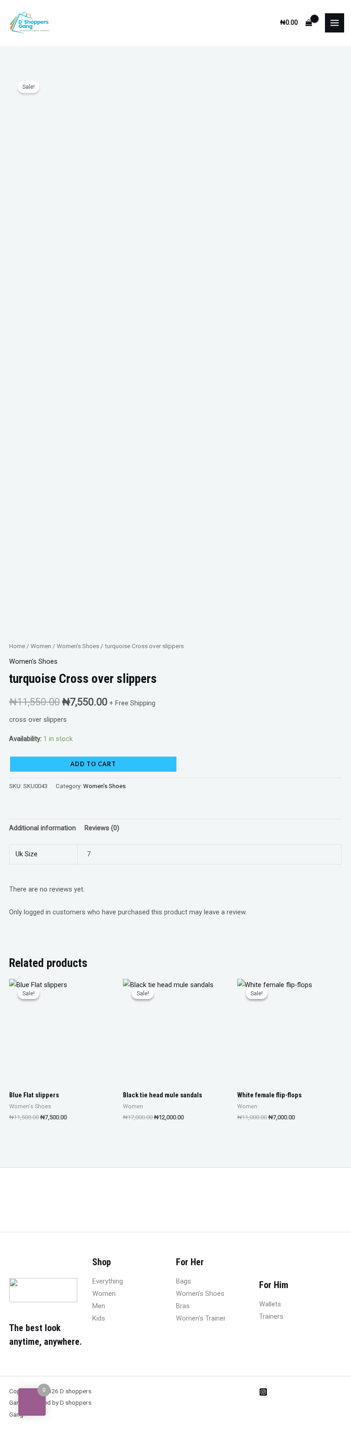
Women (41, 646)
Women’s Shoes (200, 1293)
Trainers (271, 1316)
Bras (183, 1306)
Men (98, 1306)
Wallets (270, 1304)
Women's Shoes (78, 646)
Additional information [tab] (42, 828)
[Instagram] (263, 1392)
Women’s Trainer (201, 1318)
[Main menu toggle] (334, 22)
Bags (183, 1281)
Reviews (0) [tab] (102, 828)
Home (17, 646)
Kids (98, 1318)
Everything (107, 1281)
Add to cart (93, 764)
